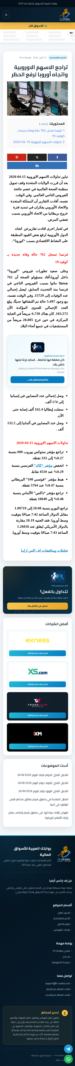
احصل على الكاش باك (37, 606)
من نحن (66, 956)
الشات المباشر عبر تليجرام (58, 989)
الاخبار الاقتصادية (58, 57)
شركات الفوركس (61, 930)
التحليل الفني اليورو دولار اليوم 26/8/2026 (43, 791)
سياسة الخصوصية (61, 962)
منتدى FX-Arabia (61, 951)
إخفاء (43, 124)
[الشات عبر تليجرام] (68, 1049)
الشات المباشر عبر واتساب (57, 995)
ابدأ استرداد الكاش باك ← (37, 379)
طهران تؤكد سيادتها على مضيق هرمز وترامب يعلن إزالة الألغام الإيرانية (38, 815)
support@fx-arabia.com (57, 983)
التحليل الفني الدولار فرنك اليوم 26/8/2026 (42, 775)
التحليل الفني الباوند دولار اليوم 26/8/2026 (43, 783)
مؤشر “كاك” (43, 465)
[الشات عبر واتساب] (68, 1059)
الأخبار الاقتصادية (61, 918)
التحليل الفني (64, 912)
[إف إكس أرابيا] (64, 15)
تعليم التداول (63, 924)
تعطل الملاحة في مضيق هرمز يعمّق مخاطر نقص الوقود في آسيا (38, 801)
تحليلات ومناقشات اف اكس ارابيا (44, 550)
